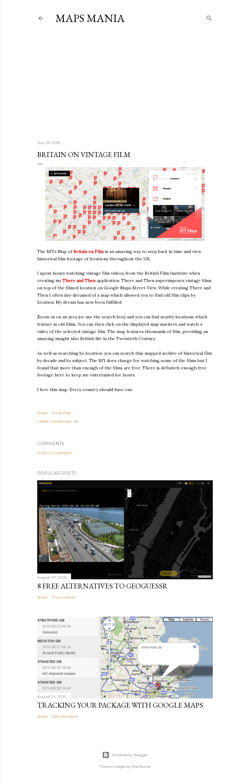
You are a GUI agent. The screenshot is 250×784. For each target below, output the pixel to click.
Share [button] (42, 413)
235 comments (65, 716)
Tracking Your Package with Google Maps (120, 705)
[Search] (209, 17)
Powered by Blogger (130, 755)
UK (75, 421)
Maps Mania (90, 18)
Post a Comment (54, 453)
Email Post (61, 413)
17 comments (63, 597)
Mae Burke (141, 766)
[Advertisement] (125, 82)
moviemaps (60, 421)
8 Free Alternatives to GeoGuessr (102, 586)
